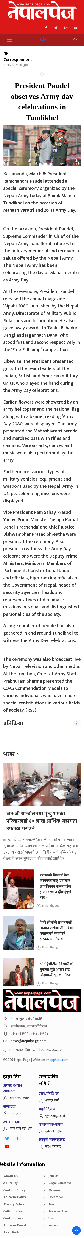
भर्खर (9, 754)
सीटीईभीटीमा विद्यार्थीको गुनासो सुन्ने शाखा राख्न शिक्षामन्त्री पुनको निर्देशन (57, 969)
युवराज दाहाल (53, 1131)
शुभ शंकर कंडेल (19, 1098)
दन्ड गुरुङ (16, 1113)
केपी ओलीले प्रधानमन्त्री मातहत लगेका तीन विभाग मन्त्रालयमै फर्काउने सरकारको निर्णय (58, 930)
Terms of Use (58, 1211)
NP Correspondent (17, 56)
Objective (55, 1197)
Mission (54, 1190)
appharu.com (59, 1060)
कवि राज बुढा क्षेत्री (21, 1129)
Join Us (53, 1176)
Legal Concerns (59, 1183)
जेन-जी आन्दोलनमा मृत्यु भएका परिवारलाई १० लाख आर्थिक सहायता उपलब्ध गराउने (41, 821)
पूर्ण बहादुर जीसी (55, 1116)
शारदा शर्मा (52, 1100)
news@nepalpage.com (29, 1041)
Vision (53, 1218)
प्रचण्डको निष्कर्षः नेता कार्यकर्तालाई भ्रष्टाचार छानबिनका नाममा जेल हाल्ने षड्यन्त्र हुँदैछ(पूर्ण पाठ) (55, 886)
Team (52, 1204)
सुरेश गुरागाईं (53, 1147)
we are (53, 1225)
